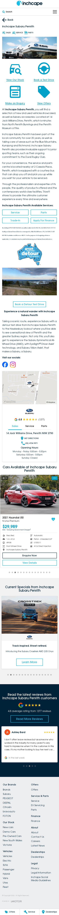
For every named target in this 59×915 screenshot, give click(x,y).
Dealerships (37, 856)
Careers (35, 841)
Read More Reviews (29, 719)
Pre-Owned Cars (12, 836)
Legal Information (41, 872)
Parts (44, 212)
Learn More (29, 662)
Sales (15, 426)
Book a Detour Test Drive (29, 304)
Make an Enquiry (15, 103)
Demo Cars (9, 831)
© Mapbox (51, 402)
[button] (29, 744)
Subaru (7, 794)
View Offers (44, 103)
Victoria (7, 844)
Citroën (7, 807)
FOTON (7, 815)
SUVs (5, 865)
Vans (5, 878)
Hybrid (6, 873)
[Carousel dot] (9, 572)
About (34, 832)
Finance (35, 821)
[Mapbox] (10, 401)
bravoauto (9, 811)
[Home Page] (29, 3)
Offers (34, 789)
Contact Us (37, 836)
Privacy (35, 868)
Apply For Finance (43, 220)
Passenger (8, 869)
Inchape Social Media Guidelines (41, 879)
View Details (29, 562)
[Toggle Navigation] (55, 11)
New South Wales (12, 840)
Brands (6, 789)
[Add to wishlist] (53, 519)
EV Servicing (38, 805)
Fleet (5, 886)
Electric (7, 860)
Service (15, 212)
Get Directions (31, 438)
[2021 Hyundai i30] (29, 494)
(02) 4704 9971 (31, 443)
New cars (8, 827)
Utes (5, 882)
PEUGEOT (8, 798)
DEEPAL (7, 802)
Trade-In (15, 220)
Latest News (38, 845)
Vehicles (7, 856)
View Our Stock (15, 79)
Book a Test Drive (44, 79)
